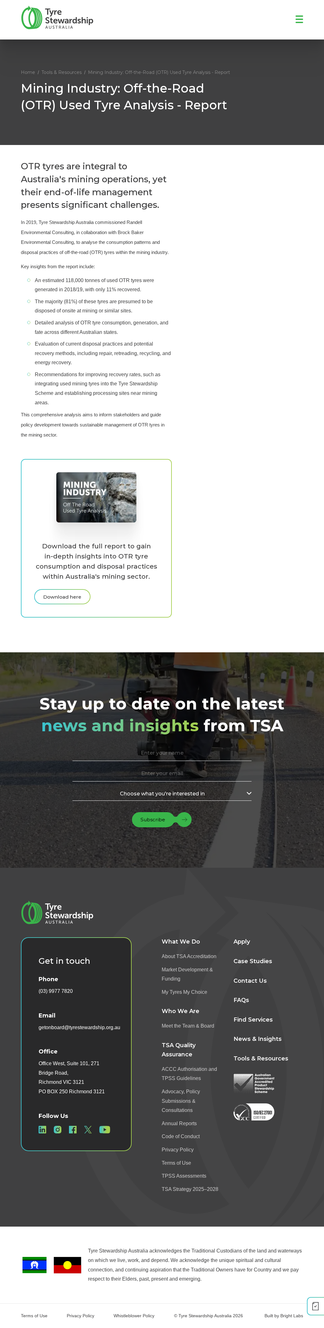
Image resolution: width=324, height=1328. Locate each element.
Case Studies (253, 961)
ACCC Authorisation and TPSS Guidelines (189, 1073)
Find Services (253, 1019)
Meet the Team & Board (188, 1026)
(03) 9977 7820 (56, 991)
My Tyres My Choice (184, 992)
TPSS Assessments (184, 1176)
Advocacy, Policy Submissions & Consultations (181, 1101)
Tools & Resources (61, 72)
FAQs (241, 1000)
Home (28, 72)
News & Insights (258, 1038)
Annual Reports (179, 1123)
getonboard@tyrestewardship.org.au (79, 1027)
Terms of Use (176, 1163)
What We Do (181, 941)
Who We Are (180, 1011)
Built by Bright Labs (284, 1315)
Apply (242, 941)
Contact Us (250, 980)
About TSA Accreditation (189, 956)
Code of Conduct (181, 1136)
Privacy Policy (178, 1149)
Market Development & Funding (187, 974)
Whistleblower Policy (134, 1315)
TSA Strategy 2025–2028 (190, 1189)
